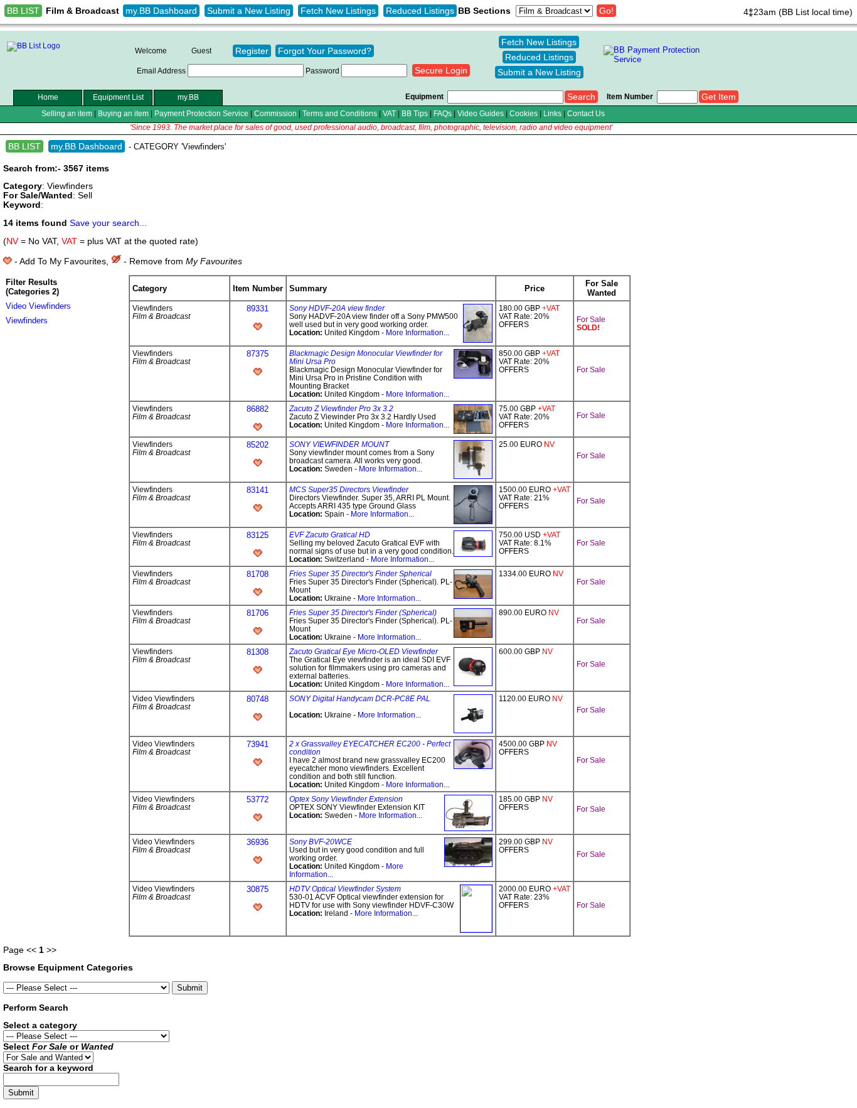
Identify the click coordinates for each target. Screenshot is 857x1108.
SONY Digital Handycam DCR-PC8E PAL (359, 698)
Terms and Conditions (339, 113)
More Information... (417, 332)
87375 (258, 353)
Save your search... (108, 223)
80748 (258, 699)
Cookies (523, 113)
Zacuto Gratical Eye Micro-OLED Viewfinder (363, 651)
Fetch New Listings (338, 11)
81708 (258, 574)
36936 (258, 842)
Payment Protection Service (201, 113)
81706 (258, 613)
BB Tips (415, 113)
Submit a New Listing (248, 11)
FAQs (443, 113)
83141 (258, 490)
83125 (258, 535)
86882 (258, 409)
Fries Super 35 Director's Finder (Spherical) (363, 612)
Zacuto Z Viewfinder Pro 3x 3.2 (341, 408)
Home (48, 97)
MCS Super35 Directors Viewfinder (348, 489)
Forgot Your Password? (324, 51)
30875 (258, 889)
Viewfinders (27, 320)
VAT (389, 113)
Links (552, 113)
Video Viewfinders (38, 306)
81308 (258, 652)
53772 (258, 799)
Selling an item (66, 113)
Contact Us (586, 113)
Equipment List (118, 97)
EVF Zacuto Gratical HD (329, 534)
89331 (258, 308)
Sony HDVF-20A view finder (337, 308)
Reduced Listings (420, 11)
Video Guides (480, 113)
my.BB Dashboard (161, 11)
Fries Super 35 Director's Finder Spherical (360, 573)
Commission (275, 113)
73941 (258, 744)
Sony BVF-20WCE (320, 841)
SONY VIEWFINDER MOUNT (339, 444)
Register (252, 51)
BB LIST (23, 11)
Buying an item (123, 113)
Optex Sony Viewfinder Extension (346, 799)
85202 (258, 444)
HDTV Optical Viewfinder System (345, 889)
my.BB (188, 97)
